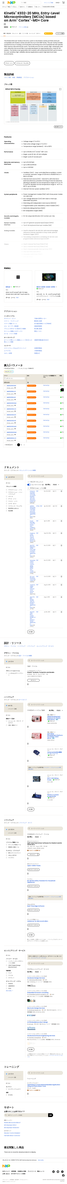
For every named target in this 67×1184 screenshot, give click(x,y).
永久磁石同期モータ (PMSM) (42, 324)
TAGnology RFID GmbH (35, 980)
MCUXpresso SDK (9, 1125)
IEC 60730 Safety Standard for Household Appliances (41, 881)
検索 (50, 1115)
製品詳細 (9, 33)
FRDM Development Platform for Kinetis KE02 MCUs (53, 718)
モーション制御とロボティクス (13, 331)
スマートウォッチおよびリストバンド (15, 348)
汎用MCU (30, 7)
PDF (17, 298)
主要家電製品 (38, 348)
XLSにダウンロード (9, 371)
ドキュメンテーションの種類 (27, 470)
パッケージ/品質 (60, 33)
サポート (38, 33)
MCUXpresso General (11, 1128)
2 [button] (21, 445)
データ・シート (10, 388)
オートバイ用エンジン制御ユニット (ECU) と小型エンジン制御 (18, 341)
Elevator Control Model (11, 1133)
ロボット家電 (8, 353)
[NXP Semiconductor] (11, 2)
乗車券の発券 (38, 321)
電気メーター (38, 331)
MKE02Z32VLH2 (11, 420)
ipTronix (31, 1024)
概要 (4, 33)
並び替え (47, 484)
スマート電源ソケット (10, 324)
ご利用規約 (11, 1179)
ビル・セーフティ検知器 (11, 326)
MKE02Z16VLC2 (11, 391)
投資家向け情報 (22, 1171)
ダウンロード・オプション (33, 869)
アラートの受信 (23, 27)
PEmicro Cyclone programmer (53, 795)
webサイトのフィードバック (8, 1181)
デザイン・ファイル (10, 646)
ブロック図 (7, 77)
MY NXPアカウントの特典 (18, 1174)
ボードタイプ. (23, 700)
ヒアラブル (7, 351)
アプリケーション (29, 77)
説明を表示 (7, 382)
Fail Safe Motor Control (11, 1136)
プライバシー (5, 1179)
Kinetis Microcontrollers (11, 1123)
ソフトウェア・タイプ (25, 823)
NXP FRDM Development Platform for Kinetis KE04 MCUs (55, 736)
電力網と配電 (38, 329)
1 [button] (18, 445)
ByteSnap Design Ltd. (35, 1010)
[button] (58, 2)
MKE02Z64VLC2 (11, 438)
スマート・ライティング (11, 321)
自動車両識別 (38, 326)
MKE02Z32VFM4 (11, 403)
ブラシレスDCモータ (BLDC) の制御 (15, 329)
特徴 (13, 77)
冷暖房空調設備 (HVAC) (41, 340)
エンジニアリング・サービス (45, 646)
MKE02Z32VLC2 (11, 409)
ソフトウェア (31, 646)
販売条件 (17, 1179)
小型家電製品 (38, 351)
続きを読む (41, 1160)
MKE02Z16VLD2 (11, 397)
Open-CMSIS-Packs (34, 866)
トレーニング (32, 33)
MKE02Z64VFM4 (11, 432)
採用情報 (13, 1171)
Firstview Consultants (35, 1037)
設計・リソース (23, 33)
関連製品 (19, 77)
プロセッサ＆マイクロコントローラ (15, 7)
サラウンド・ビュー (10, 318)
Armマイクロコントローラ (23, 7)
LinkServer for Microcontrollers (37, 921)
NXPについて (6, 1171)
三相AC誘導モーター (40, 318)
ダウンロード (33, 680)
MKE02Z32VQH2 (11, 426)
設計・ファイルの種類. (25, 656)
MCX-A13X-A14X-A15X (46, 287)
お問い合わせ (6, 1174)
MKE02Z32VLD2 (11, 415)
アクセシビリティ (24, 1179)
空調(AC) (37, 353)
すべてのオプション (31, 385)
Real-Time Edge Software (35, 906)
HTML (37, 506)
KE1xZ (8, 287)
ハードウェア (21, 646)
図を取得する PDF (58, 126)
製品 (9, 7)
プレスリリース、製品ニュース (36, 1171)
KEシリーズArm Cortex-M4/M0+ (38, 7)
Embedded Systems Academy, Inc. (39, 994)
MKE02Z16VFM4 (11, 385)
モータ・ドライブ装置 (10, 334)
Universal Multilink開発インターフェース (54, 753)
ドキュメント (15, 33)
